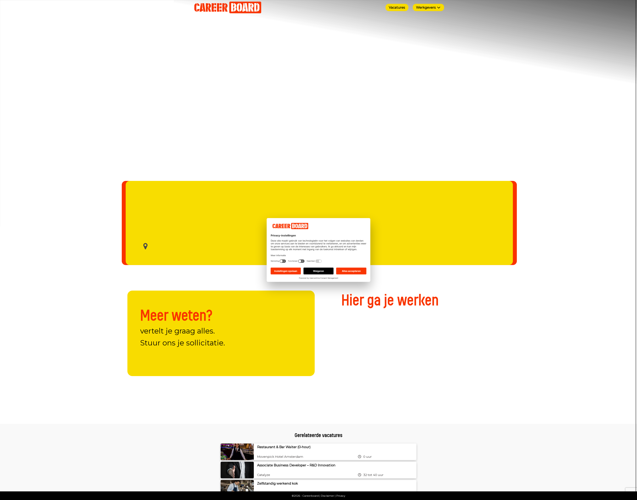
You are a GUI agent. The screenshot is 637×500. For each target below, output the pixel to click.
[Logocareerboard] (228, 7)
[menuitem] (397, 7)
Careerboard (310, 495)
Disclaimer (327, 495)
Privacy (340, 495)
